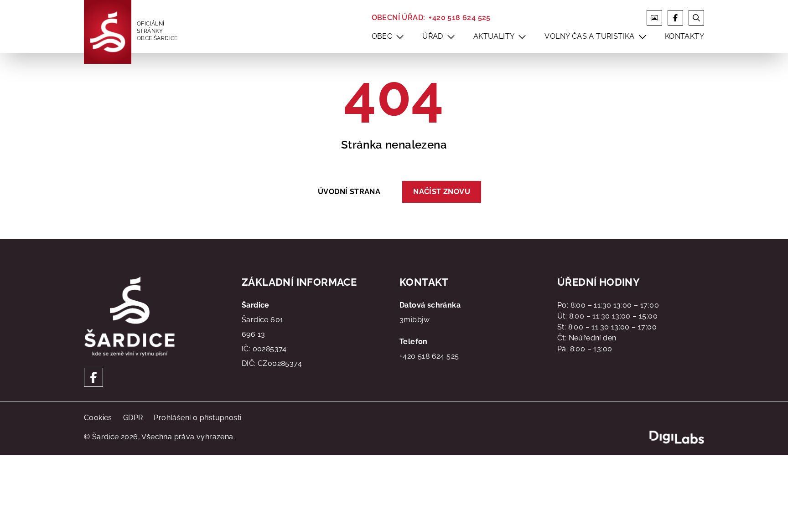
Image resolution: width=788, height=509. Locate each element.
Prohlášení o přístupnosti (197, 417)
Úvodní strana (349, 191)
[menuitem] (400, 36)
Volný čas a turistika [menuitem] (589, 36)
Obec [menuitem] (382, 36)
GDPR (133, 417)
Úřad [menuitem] (432, 36)
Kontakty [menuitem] (684, 36)
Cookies (98, 417)
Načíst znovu (441, 191)
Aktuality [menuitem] (494, 36)
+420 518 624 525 (459, 17)
